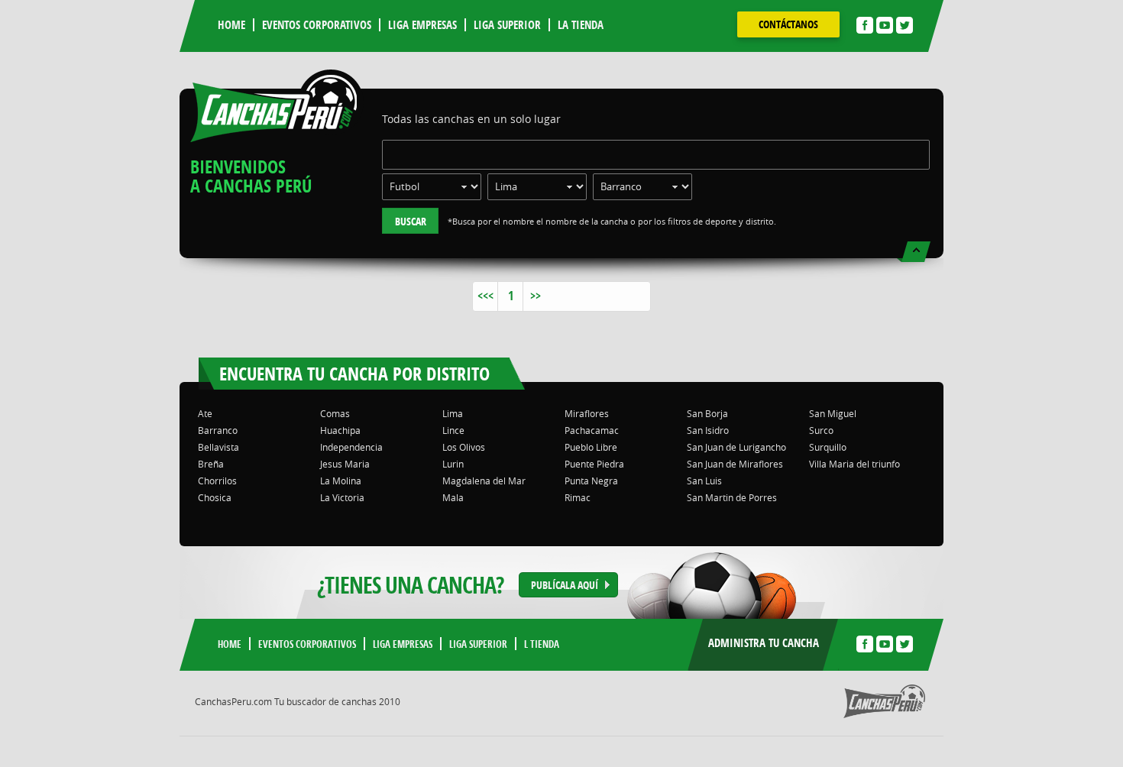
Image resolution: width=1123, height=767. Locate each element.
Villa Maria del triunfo (854, 464)
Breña (211, 464)
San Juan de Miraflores (735, 464)
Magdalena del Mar (484, 480)
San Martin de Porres (732, 497)
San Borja (707, 413)
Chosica (214, 497)
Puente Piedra (594, 464)
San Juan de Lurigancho (736, 447)
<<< (485, 295)
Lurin (453, 464)
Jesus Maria (345, 464)
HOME (231, 25)
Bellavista (218, 447)
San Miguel (832, 413)
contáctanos (788, 24)
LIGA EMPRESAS (422, 25)
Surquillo (827, 447)
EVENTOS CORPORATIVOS (316, 25)
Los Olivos (463, 447)
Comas (335, 413)
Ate (205, 413)
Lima (452, 413)
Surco (821, 430)
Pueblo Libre (591, 447)
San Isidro (708, 430)
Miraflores (587, 413)
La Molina (340, 480)
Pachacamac (592, 430)
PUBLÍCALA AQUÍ (564, 585)
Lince (453, 430)
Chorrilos (217, 480)
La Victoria (342, 497)
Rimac (578, 497)
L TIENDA (541, 644)
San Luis (704, 480)
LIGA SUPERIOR (507, 25)
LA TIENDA (581, 25)
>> (535, 295)
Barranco (218, 430)
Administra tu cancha (763, 643)
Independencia (351, 447)
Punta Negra (591, 480)
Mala (453, 497)
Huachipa (340, 430)
